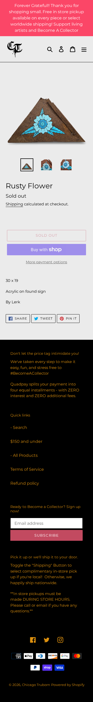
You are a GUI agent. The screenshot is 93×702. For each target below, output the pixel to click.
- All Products (24, 455)
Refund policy (24, 483)
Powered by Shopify (67, 685)
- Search (18, 427)
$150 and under (26, 441)
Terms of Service (27, 469)
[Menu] (84, 49)
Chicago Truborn (36, 685)
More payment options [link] (46, 262)
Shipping (14, 204)
